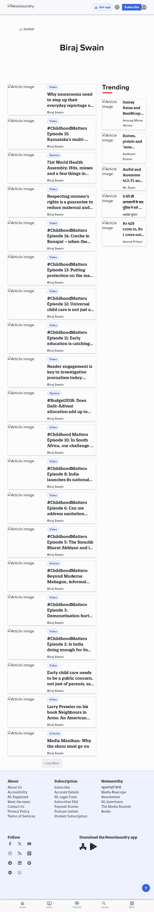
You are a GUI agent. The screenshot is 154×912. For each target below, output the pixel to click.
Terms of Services (21, 816)
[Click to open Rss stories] (20, 853)
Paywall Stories (66, 807)
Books (106, 811)
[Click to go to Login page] (144, 7)
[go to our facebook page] (10, 844)
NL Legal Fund (65, 797)
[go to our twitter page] (20, 844)
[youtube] (29, 844)
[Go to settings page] (146, 888)
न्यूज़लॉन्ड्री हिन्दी (111, 787)
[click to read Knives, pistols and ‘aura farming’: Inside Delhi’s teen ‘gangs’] (111, 148)
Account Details (66, 792)
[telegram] (10, 863)
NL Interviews (112, 802)
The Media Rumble (116, 807)
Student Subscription (70, 816)
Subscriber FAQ (66, 802)
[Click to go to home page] (30, 6)
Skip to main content (28, 27)
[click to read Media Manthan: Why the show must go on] (27, 743)
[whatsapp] (20, 873)
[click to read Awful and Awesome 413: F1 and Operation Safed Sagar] (111, 178)
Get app (104, 7)
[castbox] (10, 873)
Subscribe (132, 7)
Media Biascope (113, 792)
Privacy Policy (18, 811)
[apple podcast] (29, 853)
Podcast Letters (66, 811)
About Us (15, 787)
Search (105, 907)
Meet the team (19, 802)
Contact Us (16, 807)
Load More (52, 763)
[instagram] (10, 853)
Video (49, 905)
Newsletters (110, 797)
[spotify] (29, 863)
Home (22, 905)
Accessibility (17, 792)
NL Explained (18, 797)
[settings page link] (117, 7)
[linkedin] (20, 863)
